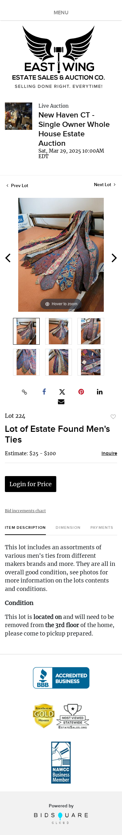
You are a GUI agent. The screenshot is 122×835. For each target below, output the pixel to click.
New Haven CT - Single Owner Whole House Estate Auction (74, 129)
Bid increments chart (25, 510)
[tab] (25, 530)
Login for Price (30, 484)
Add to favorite (113, 416)
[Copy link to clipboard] (24, 392)
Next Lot (103, 184)
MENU (61, 13)
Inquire (109, 454)
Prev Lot (19, 185)
